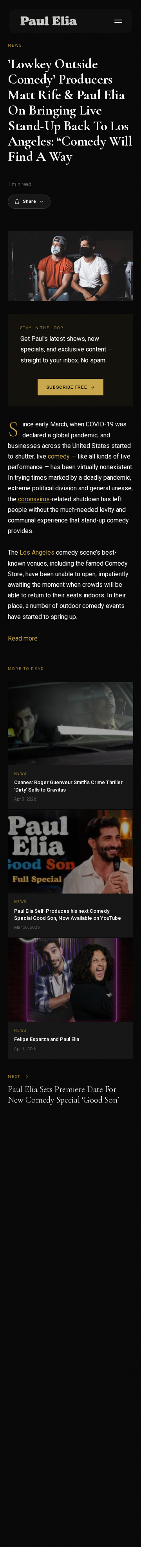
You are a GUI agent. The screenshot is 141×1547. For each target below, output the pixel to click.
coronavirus (34, 499)
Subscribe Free (66, 387)
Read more (23, 638)
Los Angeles (37, 552)
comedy (59, 456)
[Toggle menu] (116, 21)
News (15, 45)
